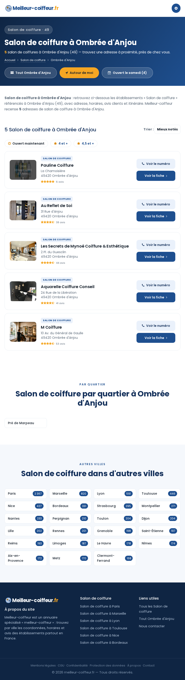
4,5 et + (88, 143)
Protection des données (107, 665)
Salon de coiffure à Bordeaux (104, 642)
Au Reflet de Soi (56, 205)
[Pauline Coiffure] (23, 170)
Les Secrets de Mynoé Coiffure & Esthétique (85, 246)
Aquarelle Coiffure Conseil (67, 286)
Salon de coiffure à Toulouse (103, 628)
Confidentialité (77, 665)
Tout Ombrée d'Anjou (33, 73)
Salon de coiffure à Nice (99, 635)
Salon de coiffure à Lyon (100, 621)
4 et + (63, 143)
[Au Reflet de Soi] (23, 210)
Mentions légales (43, 665)
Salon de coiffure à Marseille (103, 613)
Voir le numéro (158, 163)
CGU (61, 665)
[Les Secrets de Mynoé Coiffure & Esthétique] (23, 251)
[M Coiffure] (23, 332)
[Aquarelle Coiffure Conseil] (23, 291)
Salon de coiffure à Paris (100, 606)
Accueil (10, 60)
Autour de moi (81, 73)
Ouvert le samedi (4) (130, 73)
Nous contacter (152, 626)
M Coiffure (51, 327)
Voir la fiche (154, 175)
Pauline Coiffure (57, 165)
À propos (134, 665)
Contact (149, 665)
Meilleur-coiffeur (35, 8)
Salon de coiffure (33, 60)
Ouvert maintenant (28, 143)
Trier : (148, 129)
